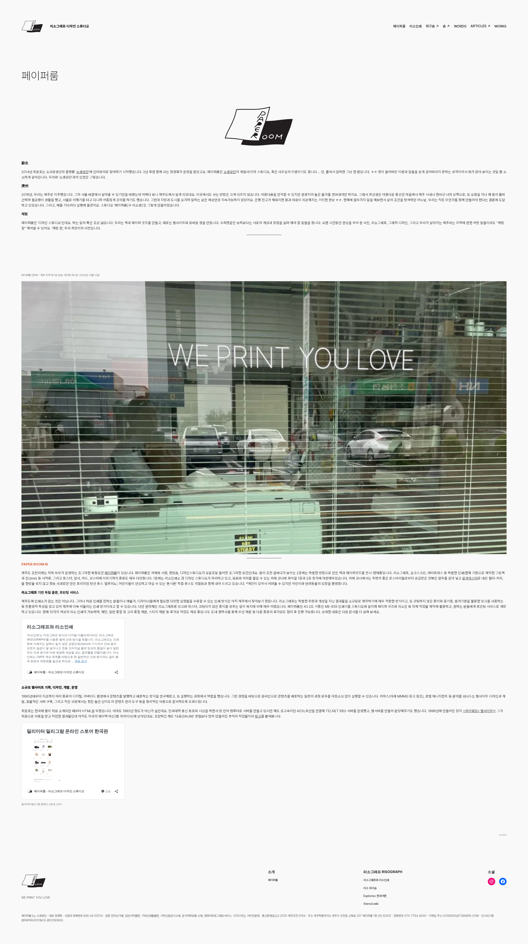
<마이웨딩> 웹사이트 (478, 711)
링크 (258, 716)
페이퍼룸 (111, 573)
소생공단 (82, 172)
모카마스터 (470, 578)
